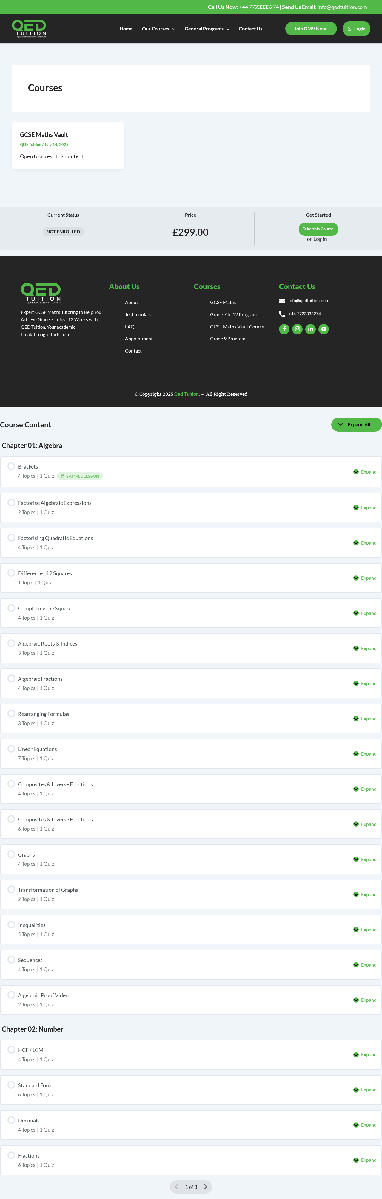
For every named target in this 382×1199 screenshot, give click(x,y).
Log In (320, 239)
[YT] (323, 329)
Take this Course (318, 229)
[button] (172, 29)
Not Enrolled (63, 231)
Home (126, 28)
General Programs (204, 28)
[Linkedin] (310, 329)
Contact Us (250, 28)
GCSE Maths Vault (44, 134)
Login (360, 28)
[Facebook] (284, 329)
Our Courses (155, 28)
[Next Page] (205, 1187)
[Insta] (297, 329)
